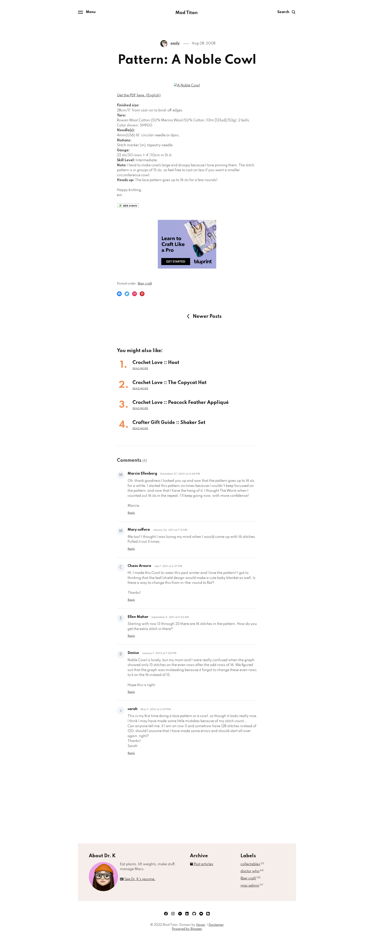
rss (208, 914)
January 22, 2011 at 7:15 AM (170, 530)
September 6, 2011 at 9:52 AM (170, 617)
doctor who (252, 871)
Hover (200, 925)
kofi (201, 914)
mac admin (252, 885)
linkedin (187, 914)
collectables (252, 864)
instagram (173, 914)
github (194, 914)
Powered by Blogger (187, 929)
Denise (133, 653)
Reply (131, 513)
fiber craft (145, 283)
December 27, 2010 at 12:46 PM (180, 474)
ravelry (180, 914)
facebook (166, 914)
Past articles (203, 864)
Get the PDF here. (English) (139, 95)
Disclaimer (216, 925)
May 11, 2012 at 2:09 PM (155, 709)
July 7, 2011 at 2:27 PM (168, 566)
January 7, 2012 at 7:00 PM (159, 653)
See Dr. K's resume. (139, 879)
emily (175, 43)
